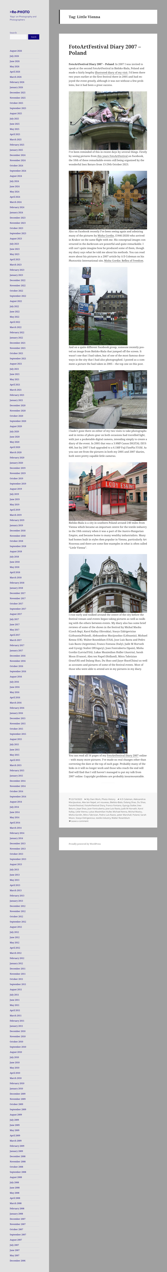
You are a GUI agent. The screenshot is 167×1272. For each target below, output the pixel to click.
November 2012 (18, 911)
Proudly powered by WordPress (85, 843)
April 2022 (15, 322)
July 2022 (14, 306)
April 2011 (15, 1010)
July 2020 (14, 431)
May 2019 (14, 504)
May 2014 (14, 817)
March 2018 (16, 577)
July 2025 (14, 118)
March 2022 (16, 327)
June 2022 (15, 311)
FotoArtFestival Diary (95, 805)
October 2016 (16, 666)
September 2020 (18, 421)
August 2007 (16, 1239)
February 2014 (17, 833)
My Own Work (94, 799)
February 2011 (17, 1020)
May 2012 (14, 942)
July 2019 (14, 494)
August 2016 (16, 676)
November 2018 (18, 535)
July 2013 (14, 869)
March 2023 (16, 264)
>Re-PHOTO (20, 11)
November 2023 (18, 222)
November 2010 (18, 1036)
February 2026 (17, 82)
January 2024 (16, 212)
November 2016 (18, 661)
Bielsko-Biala (116, 802)
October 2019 (16, 478)
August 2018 (16, 551)
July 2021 (14, 369)
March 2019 (16, 515)
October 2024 (16, 165)
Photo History (108, 799)
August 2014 (16, 801)
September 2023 (18, 233)
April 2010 (15, 1072)
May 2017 (14, 629)
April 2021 (15, 384)
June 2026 (15, 61)
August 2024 (16, 176)
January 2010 (16, 1088)
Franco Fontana (113, 805)
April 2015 (15, 760)
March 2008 (16, 1203)
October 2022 (16, 290)
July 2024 (14, 181)
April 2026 (15, 71)
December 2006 (17, 1260)
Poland (136, 814)
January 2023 (16, 275)
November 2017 (18, 598)
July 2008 (14, 1182)
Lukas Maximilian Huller (100, 811)
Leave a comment (79, 821)
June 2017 (15, 624)
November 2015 (18, 723)
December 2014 (17, 780)
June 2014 (15, 812)
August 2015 (16, 739)
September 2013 (18, 859)
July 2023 (14, 243)
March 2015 (16, 765)
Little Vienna (81, 811)
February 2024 (17, 207)
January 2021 (16, 400)
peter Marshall (124, 814)
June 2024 (15, 186)
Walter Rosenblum (121, 817)
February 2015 (17, 770)
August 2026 (16, 50)
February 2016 (17, 707)
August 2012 (16, 926)
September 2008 (18, 1172)
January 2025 (16, 149)
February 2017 (17, 645)
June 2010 (15, 1062)
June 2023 (15, 249)
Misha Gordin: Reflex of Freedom (123, 260)
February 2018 (17, 582)
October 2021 (16, 353)
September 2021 (18, 358)
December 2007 (17, 1219)
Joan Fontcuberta (96, 808)
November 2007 (18, 1224)
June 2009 (15, 1125)
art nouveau (103, 802)
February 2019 (17, 520)
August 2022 (16, 301)
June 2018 (15, 561)
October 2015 (16, 728)
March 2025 (16, 139)
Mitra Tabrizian (90, 814)
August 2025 (16, 113)
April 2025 (15, 134)
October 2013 (16, 853)
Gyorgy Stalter (129, 805)
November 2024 (18, 160)
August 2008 (16, 1177)
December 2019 (17, 468)
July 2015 (14, 744)
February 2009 (17, 1146)
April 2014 (15, 822)
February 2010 (17, 1083)
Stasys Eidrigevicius (85, 817)
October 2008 (16, 1166)
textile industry (103, 817)
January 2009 (16, 1151)
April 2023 (15, 259)
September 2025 (18, 108)
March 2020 (16, 452)
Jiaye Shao (82, 808)
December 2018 (17, 530)
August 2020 (16, 426)
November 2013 (18, 848)
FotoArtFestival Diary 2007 (123, 755)
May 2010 (14, 1067)
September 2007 (18, 1234)
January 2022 (16, 337)
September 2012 (18, 921)
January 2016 (16, 713)
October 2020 (16, 415)
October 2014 (16, 791)
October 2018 (16, 541)
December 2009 (17, 1093)
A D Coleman (126, 799)
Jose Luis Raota (113, 808)
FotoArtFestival (76, 805)
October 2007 (16, 1229)
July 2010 (14, 1057)
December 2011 (17, 968)
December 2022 (17, 280)
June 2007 (15, 1250)
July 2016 (14, 681)
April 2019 (15, 509)
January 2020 (16, 462)
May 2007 (14, 1255)
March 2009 (16, 1140)
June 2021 (15, 374)
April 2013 (15, 885)
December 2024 (17, 155)
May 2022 (14, 316)
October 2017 (16, 603)
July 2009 (14, 1119)
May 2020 (14, 442)
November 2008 (18, 1161)
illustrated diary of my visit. (111, 72)
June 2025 (15, 123)
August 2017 (16, 614)
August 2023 (16, 238)
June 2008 (15, 1187)
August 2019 (16, 488)
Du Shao (141, 802)
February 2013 (17, 895)
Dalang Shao (130, 802)
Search (13, 32)
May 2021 (14, 379)
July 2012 (14, 932)
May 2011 (14, 1005)
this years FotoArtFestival (112, 156)
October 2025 (16, 103)
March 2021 (16, 389)
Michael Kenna (120, 811)
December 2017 (17, 593)
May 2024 (14, 191)
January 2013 (16, 900)
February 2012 (17, 958)
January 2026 (16, 87)
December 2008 (17, 1156)
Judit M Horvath (129, 808)
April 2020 (15, 447)
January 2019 (16, 525)
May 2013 (14, 880)
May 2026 (14, 66)
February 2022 (17, 332)
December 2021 (17, 342)
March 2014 (16, 827)
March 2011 (16, 1015)
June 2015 (15, 749)
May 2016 (14, 692)
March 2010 (16, 1078)
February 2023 (17, 269)
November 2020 (18, 410)
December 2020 (17, 405)
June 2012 (15, 937)
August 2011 (16, 989)
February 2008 (17, 1208)
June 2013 (15, 874)
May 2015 (14, 754)
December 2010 (17, 1031)
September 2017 (18, 608)
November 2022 (18, 285)
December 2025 (17, 92)
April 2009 (15, 1135)
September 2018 (18, 546)
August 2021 (16, 363)
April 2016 (15, 697)
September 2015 (18, 734)
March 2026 (16, 76)
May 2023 (14, 254)
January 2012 (16, 963)
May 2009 (14, 1130)
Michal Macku (135, 811)
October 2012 (16, 916)
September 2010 (18, 1046)
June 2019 (15, 499)
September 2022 (18, 296)
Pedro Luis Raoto (107, 814)
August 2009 (16, 1114)
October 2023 (16, 228)
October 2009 (16, 1104)
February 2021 (17, 395)
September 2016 (18, 671)
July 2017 (14, 619)
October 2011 (16, 979)
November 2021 (18, 348)
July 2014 (14, 807)
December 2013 (17, 843)
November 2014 (18, 786)
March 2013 (16, 890)
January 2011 (16, 1026)
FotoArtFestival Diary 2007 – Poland (105, 49)
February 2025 (17, 144)
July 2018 (14, 556)
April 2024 (15, 196)
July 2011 (14, 994)
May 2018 (14, 567)
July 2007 (14, 1245)
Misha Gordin (106, 235)
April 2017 (15, 634)
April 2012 (15, 947)
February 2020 (17, 457)
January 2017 (16, 650)
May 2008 (14, 1192)
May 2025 (14, 129)
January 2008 (16, 1213)
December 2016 (17, 655)
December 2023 (17, 217)
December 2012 (17, 906)
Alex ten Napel (89, 802)
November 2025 (18, 97)
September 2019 (18, 483)
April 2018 (15, 572)
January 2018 (16, 588)
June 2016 (15, 687)
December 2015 (17, 718)
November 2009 (18, 1099)
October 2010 (16, 1041)
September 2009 (18, 1109)
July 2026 (14, 56)
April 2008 (15, 1198)
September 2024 (18, 170)
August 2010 (16, 1052)
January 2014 (16, 838)
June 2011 (15, 999)
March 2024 (16, 202)
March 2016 (16, 702)
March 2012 (16, 953)
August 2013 (16, 864)
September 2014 (18, 796)
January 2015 (16, 775)
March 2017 (16, 640)
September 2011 (18, 984)
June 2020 (15, 436)
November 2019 (18, 473)
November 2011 (18, 973)
